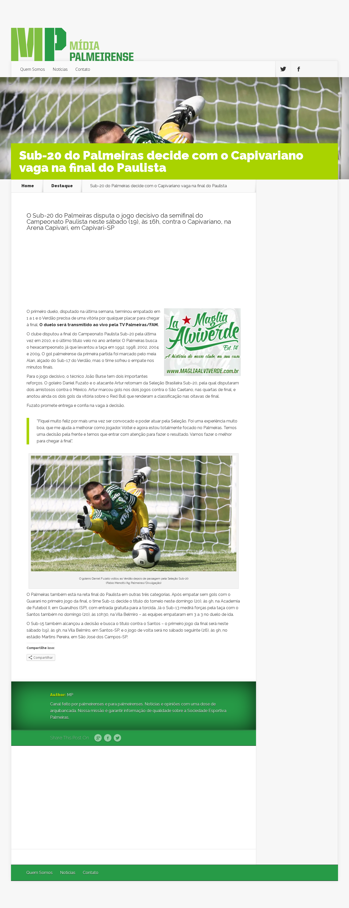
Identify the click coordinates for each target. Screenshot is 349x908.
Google (98, 738)
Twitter (117, 738)
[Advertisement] (134, 272)
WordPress (326, 894)
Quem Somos (32, 69)
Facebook (108, 738)
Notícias (60, 69)
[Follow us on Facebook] (298, 69)
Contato (82, 69)
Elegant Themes (269, 894)
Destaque (62, 186)
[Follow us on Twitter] (283, 69)
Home (27, 186)
